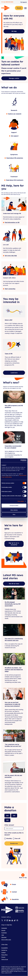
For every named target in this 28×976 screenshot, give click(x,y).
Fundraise (4, 932)
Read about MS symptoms (14, 158)
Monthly (9, 838)
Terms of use (4, 959)
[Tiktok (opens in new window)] (15, 920)
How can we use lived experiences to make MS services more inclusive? (12, 704)
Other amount (9, 825)
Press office (4, 954)
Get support (14, 136)
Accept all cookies (14, 505)
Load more (14, 372)
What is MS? (8, 320)
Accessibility (4, 948)
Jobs (2, 935)
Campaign (4, 928)
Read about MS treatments (14, 180)
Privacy (3, 957)
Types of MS (8, 353)
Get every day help (11, 255)
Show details (21, 501)
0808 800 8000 (9, 2)
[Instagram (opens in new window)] (7, 920)
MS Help (14, 31)
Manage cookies (14, 78)
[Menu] (25, 8)
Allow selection (14, 510)
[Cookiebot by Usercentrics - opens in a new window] (20, 460)
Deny (14, 514)
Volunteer (3, 937)
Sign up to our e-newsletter (14, 544)
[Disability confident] (19, 911)
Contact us (4, 950)
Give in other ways (6, 939)
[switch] (24, 487)
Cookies (3, 952)
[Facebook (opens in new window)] (5, 920)
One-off (17, 838)
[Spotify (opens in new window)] (17, 920)
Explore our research (14, 114)
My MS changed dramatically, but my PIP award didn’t (13, 604)
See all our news (14, 583)
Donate (19, 8)
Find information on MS (12, 222)
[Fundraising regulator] (19, 907)
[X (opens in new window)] (2, 920)
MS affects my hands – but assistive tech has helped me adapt (14, 669)
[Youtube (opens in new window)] (12, 920)
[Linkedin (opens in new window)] (10, 920)
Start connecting (10, 289)
